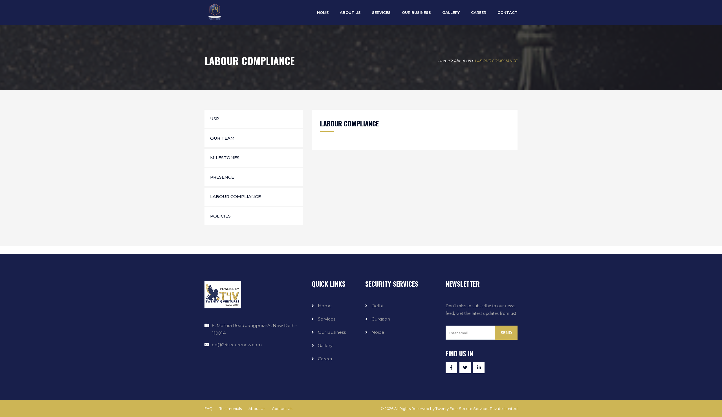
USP (214, 118)
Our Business (332, 332)
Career (478, 12)
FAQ (208, 408)
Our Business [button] (416, 12)
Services (381, 12)
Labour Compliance (235, 196)
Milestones (224, 157)
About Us (462, 60)
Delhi (377, 305)
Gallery (451, 12)
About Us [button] (350, 12)
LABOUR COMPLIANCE (496, 60)
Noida (377, 332)
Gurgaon (380, 319)
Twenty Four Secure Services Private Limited (476, 408)
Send (506, 332)
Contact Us (282, 408)
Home (444, 60)
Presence (222, 177)
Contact (508, 12)
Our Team (222, 138)
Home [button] (323, 12)
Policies (220, 216)
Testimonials (230, 408)
